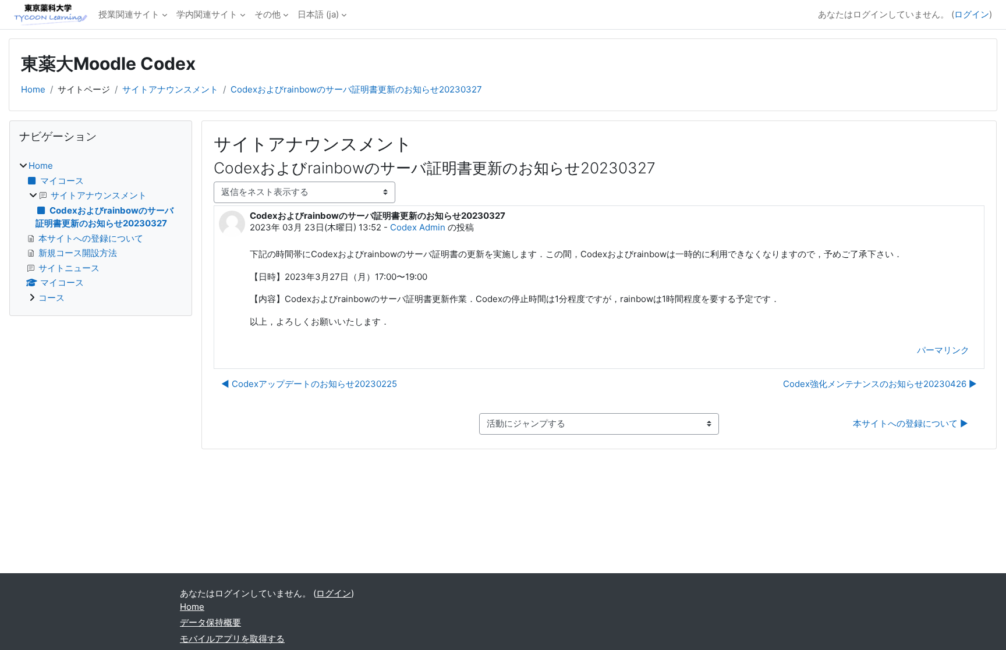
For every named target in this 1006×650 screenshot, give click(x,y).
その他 (267, 14)
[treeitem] (100, 231)
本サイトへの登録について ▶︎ (910, 423)
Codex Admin (417, 227)
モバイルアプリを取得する (232, 638)
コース (51, 297)
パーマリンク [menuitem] (943, 350)
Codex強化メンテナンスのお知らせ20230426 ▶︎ (880, 383)
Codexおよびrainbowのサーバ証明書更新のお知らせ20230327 (356, 89)
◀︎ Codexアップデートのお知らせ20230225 (309, 383)
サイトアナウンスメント (170, 89)
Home (33, 89)
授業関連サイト (129, 14)
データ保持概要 (210, 622)
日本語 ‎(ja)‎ (318, 14)
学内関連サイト (207, 14)
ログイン (971, 14)
